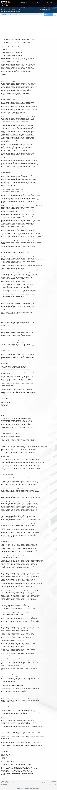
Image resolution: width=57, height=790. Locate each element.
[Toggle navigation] (2, 5)
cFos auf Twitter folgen (49, 782)
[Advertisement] (28, 27)
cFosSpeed (4, 7)
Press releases (5, 781)
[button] (48, 14)
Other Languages (51, 784)
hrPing (38, 2)
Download (49, 2)
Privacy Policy (4, 784)
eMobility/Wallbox (25, 2)
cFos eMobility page (13, 9)
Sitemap (54, 781)
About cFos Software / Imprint (9, 782)
